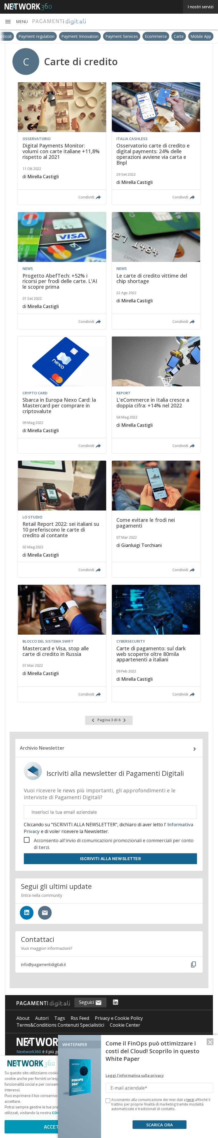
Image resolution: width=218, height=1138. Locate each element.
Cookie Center (125, 1025)
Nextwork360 (28, 1051)
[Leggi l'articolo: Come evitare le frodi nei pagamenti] (156, 519)
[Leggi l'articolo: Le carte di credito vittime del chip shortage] (156, 270)
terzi (44, 847)
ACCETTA (54, 1127)
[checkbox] (108, 1100)
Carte (198, 36)
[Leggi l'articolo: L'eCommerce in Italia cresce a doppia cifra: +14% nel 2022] (156, 395)
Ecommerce (175, 36)
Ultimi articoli (19, 36)
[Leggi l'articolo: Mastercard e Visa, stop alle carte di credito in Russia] (62, 643)
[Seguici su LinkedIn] (26, 913)
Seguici (87, 1002)
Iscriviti (110, 858)
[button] (16, 22)
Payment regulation (55, 36)
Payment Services (140, 36)
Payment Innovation (99, 36)
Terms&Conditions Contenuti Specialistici (60, 1025)
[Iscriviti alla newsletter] (45, 913)
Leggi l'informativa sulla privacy (135, 1075)
